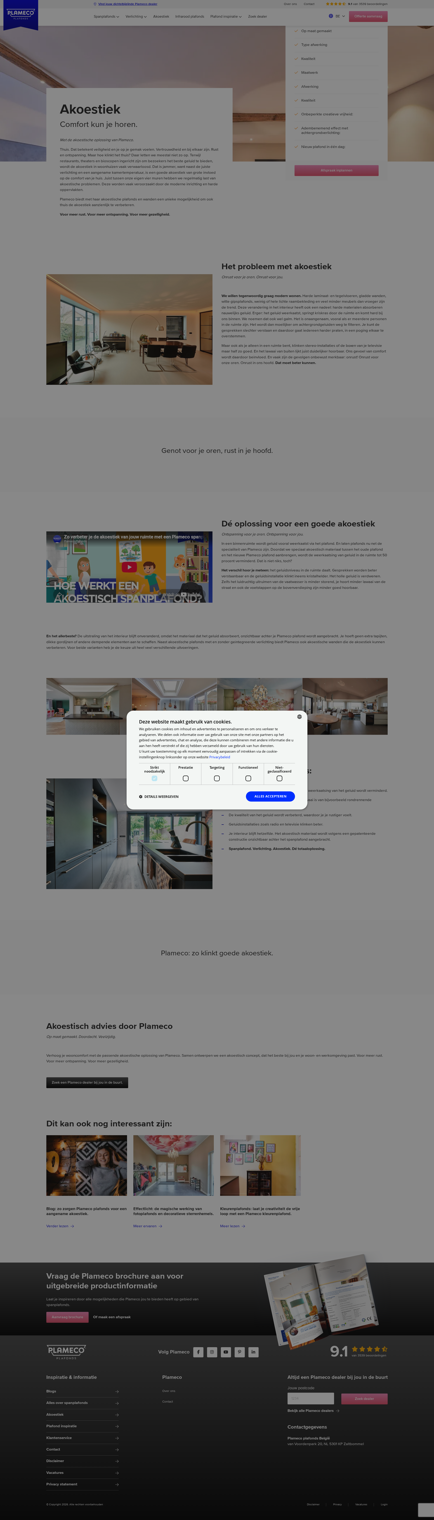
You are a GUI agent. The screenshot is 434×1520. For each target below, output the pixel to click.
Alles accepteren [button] (270, 796)
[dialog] (217, 760)
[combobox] (299, 716)
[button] (159, 796)
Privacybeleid (219, 757)
